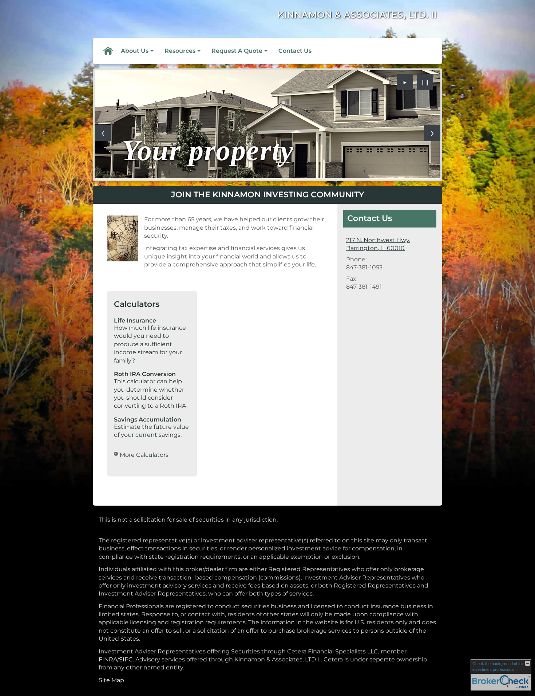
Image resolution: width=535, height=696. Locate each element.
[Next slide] (432, 133)
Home (107, 51)
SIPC (126, 659)
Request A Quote (236, 50)
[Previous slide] (103, 133)
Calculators (136, 304)
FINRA (108, 659)
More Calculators (144, 454)
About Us (134, 50)
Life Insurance (135, 320)
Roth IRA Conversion (145, 374)
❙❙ (425, 82)
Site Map (111, 680)
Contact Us (295, 50)
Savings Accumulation (147, 419)
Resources (180, 50)
